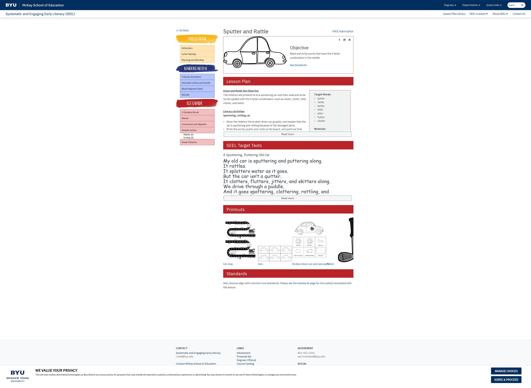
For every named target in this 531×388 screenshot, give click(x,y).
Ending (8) (188, 137)
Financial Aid (244, 356)
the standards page (304, 283)
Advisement (243, 353)
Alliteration (187, 48)
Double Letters (189, 130)
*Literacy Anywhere (191, 76)
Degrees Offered (246, 360)
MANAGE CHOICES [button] (506, 371)
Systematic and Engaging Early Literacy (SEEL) (40, 14)
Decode (185, 94)
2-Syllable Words (190, 112)
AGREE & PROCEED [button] (506, 379)
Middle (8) (188, 134)
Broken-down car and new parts (311, 264)
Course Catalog (245, 363)
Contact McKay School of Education (196, 363)
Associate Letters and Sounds (196, 82)
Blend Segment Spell (192, 88)
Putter (330, 264)
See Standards (298, 65)
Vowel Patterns (189, 142)
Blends (185, 118)
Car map (228, 264)
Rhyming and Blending (193, 60)
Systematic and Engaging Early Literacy (198, 353)
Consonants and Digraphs (194, 124)
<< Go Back (182, 30)
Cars (260, 264)
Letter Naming (189, 54)
